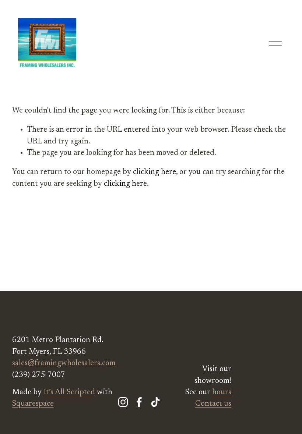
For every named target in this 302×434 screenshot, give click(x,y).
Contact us (213, 404)
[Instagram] (123, 402)
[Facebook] (139, 402)
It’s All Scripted (69, 392)
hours (221, 392)
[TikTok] (155, 402)
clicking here (154, 172)
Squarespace (33, 404)
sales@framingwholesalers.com (64, 363)
